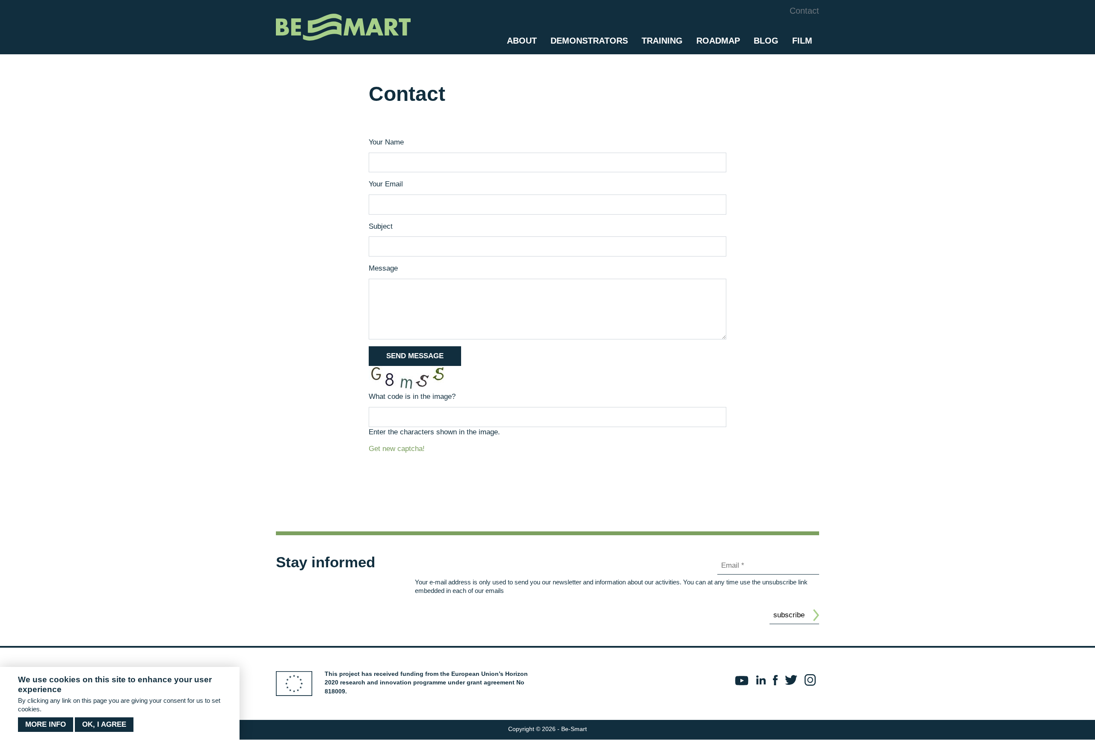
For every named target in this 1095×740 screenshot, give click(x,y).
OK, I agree (104, 724)
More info (45, 724)
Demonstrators (589, 40)
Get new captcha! (397, 449)
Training (662, 40)
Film (802, 40)
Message (383, 268)
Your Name (386, 142)
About (522, 40)
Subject (381, 226)
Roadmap (718, 40)
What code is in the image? (412, 396)
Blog (766, 40)
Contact (804, 10)
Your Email (386, 184)
